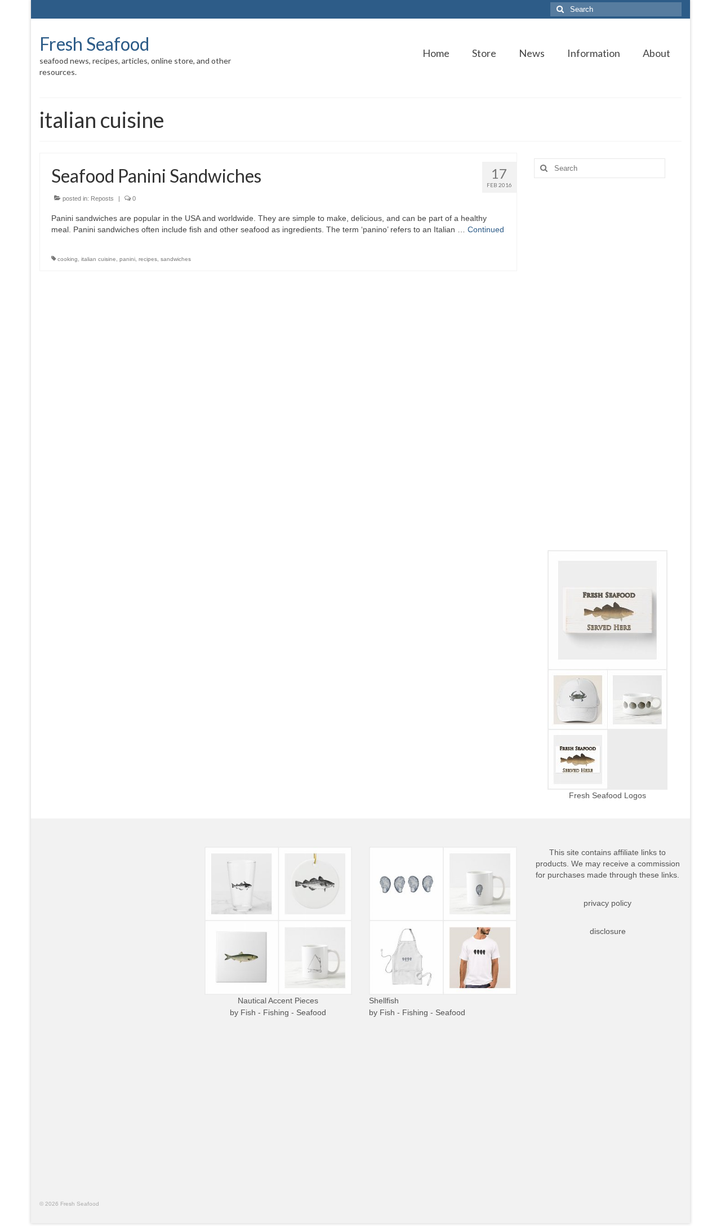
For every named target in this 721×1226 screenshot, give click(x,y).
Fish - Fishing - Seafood (283, 1012)
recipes (148, 259)
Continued (486, 229)
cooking (67, 259)
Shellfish (384, 1000)
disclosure (608, 931)
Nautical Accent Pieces (278, 1000)
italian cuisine (98, 259)
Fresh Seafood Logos (607, 795)
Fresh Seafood (94, 44)
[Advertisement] (608, 364)
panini (127, 259)
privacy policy (607, 903)
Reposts (102, 198)
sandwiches (176, 259)
